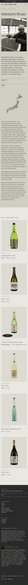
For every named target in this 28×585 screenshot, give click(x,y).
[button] (2, 4)
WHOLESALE (3, 512)
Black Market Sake (16, 576)
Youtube (3, 522)
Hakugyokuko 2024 (8, 255)
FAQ (2, 506)
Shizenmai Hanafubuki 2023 (11, 342)
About (2, 503)
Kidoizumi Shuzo (12, 9)
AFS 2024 (5, 385)
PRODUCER (3, 9)
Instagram (3, 519)
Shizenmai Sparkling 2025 (11, 429)
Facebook (3, 521)
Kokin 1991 (5, 472)
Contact (3, 504)
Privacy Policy (5, 507)
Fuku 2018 (5, 299)
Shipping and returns (7, 510)
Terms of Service (5, 509)
